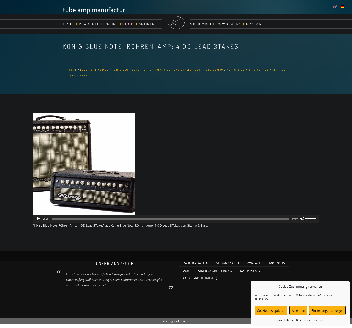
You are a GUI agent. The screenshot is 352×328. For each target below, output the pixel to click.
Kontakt (255, 23)
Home (68, 23)
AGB (186, 271)
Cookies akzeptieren (271, 310)
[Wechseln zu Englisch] (335, 6)
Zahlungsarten (195, 263)
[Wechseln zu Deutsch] (342, 6)
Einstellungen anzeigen (327, 310)
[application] (176, 219)
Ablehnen (298, 310)
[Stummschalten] (302, 219)
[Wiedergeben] (38, 219)
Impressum (318, 320)
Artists (147, 23)
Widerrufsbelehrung (214, 271)
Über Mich (200, 23)
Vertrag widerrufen (176, 321)
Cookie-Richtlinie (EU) (200, 278)
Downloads (229, 23)
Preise (111, 23)
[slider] (311, 218)
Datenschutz (303, 320)
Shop (128, 24)
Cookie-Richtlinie (284, 320)
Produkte (89, 23)
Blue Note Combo (94, 69)
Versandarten (227, 263)
